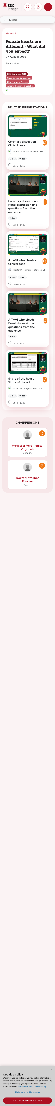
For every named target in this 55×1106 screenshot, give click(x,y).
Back (13, 33)
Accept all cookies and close (28, 1100)
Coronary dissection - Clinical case (23, 143)
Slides (13, 158)
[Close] (51, 1070)
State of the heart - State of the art (22, 380)
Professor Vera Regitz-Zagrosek (27, 447)
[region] (27, 1086)
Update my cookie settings (27, 1092)
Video (22, 158)
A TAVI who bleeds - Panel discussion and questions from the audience (22, 325)
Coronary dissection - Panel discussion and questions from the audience (23, 206)
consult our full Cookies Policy (32, 1086)
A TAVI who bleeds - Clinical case (22, 262)
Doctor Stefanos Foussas (27, 479)
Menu (13, 19)
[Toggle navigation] (48, 7)
